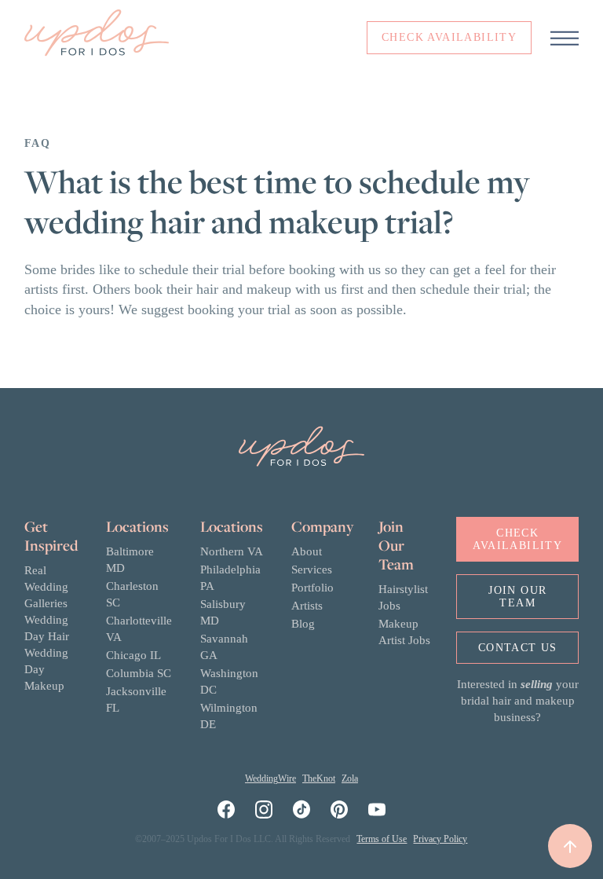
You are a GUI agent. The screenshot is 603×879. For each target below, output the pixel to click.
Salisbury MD (223, 612)
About (306, 551)
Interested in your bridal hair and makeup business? (518, 700)
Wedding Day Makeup (46, 669)
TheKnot (318, 778)
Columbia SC (138, 673)
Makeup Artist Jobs (404, 631)
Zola (350, 778)
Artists (307, 605)
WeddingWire (270, 778)
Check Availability (517, 539)
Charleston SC (132, 594)
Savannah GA (224, 646)
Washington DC (229, 681)
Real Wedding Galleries (46, 587)
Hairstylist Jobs (403, 597)
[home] (96, 37)
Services (311, 569)
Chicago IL (133, 655)
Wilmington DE (229, 716)
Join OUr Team (517, 596)
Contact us (517, 648)
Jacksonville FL (136, 699)
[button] (564, 38)
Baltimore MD (130, 559)
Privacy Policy (440, 838)
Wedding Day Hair (46, 628)
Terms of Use (381, 838)
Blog (303, 623)
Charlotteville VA (139, 628)
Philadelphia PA (230, 577)
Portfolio (312, 587)
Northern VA (231, 551)
